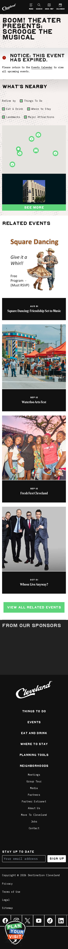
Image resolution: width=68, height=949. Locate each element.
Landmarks (13, 117)
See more (34, 207)
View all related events (34, 607)
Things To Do (33, 100)
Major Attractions (41, 117)
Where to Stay (41, 109)
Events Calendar (41, 67)
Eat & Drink (14, 109)
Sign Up (57, 858)
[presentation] (34, 191)
